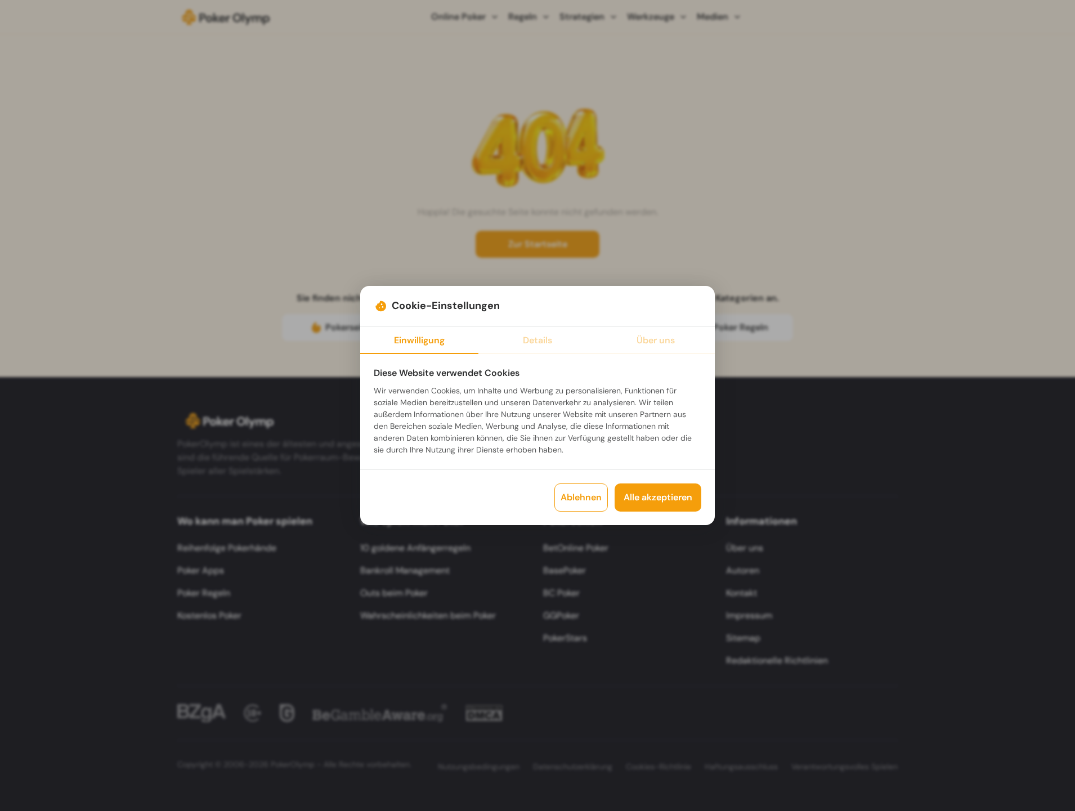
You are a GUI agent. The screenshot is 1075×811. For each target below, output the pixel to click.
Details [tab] (537, 340)
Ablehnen (581, 497)
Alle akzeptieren (658, 497)
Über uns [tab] (656, 340)
